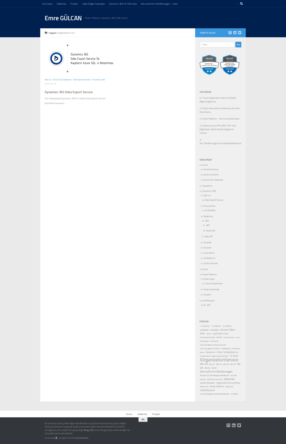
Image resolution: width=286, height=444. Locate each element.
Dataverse (207, 185)
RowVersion (229, 386)
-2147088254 (227, 326)
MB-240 (233, 364)
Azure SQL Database (62, 79)
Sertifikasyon (208, 300)
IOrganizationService (219, 359)
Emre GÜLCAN (63, 17)
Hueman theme (81, 437)
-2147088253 (216, 326)
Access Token (227, 330)
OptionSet (229, 379)
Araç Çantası (209, 206)
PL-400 (206, 305)
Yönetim (207, 294)
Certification (214, 341)
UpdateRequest (207, 390)
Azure (205, 165)
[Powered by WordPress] (56, 438)
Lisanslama (208, 253)
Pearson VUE (204, 386)
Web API (209, 236)
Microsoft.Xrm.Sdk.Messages (216, 371)
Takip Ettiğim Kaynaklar (93, 4)
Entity (219, 352)
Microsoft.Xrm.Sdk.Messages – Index (159, 4)
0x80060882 (204, 330)
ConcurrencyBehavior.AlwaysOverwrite (213, 345)
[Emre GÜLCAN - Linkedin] (235, 32)
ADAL (202, 333)
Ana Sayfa (47, 4)
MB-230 (226, 364)
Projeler (74, 4)
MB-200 (204, 364)
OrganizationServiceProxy (228, 383)
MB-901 (214, 368)
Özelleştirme (209, 258)
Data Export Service (82, 79)
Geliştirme (208, 216)
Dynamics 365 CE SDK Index (123, 4)
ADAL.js (209, 334)
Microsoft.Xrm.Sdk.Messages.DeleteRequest (214, 375)
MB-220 (219, 364)
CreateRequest (226, 348)
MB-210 (212, 364)
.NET (208, 225)
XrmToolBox (210, 210)
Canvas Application (214, 283)
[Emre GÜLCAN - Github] (230, 32)
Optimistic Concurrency (214, 379)
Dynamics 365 (98, 79)
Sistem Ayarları (210, 263)
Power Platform (209, 274)
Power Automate (211, 289)
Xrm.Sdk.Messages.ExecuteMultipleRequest (214, 394)
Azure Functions (211, 174)
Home (129, 414)
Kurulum (207, 247)
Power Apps (209, 279)
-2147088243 (205, 326)
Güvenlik (207, 242)
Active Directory (210, 169)
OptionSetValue (207, 383)
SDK (207, 221)
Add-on (48, 79)
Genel (205, 269)
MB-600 (207, 368)
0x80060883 (214, 330)
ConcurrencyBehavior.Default (210, 348)
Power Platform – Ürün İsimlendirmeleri (221, 118)
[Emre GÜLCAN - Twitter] (239, 32)
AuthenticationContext (207, 337)
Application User (220, 333)
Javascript (210, 230)
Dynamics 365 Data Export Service (69, 91)
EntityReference (230, 352)
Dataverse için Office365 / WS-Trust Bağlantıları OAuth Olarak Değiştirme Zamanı (218, 129)
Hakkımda (61, 4)
